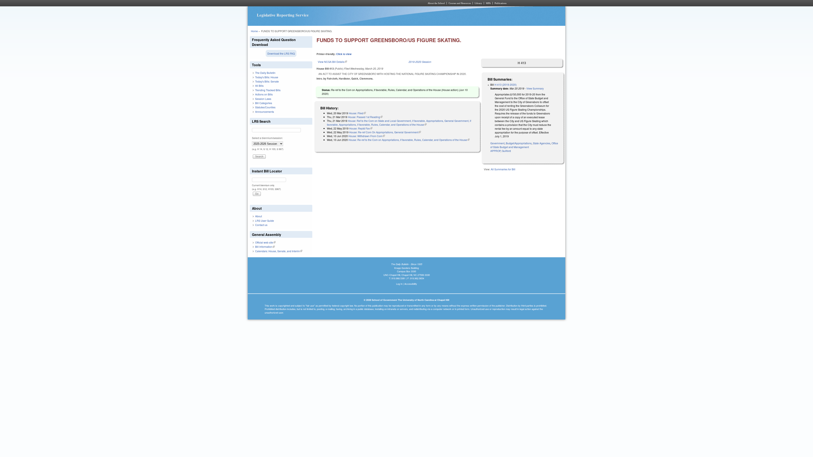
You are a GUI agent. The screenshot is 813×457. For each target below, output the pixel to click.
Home (254, 31)
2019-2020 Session (420, 61)
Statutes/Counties (265, 107)
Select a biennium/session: (267, 138)
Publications (500, 3)
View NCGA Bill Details (332, 61)
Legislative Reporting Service (283, 15)
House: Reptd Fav (360, 128)
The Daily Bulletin (265, 72)
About (258, 216)
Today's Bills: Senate (267, 81)
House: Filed (357, 113)
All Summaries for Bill (503, 169)
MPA (488, 3)
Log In (399, 283)
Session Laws (263, 98)
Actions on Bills (264, 94)
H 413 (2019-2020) (506, 84)
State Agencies (541, 143)
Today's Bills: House (266, 77)
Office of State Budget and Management (524, 145)
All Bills (259, 85)
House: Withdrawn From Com (366, 136)
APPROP (495, 151)
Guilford (506, 151)
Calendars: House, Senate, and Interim (278, 251)
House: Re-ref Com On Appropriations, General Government (385, 132)
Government (497, 143)
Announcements (264, 111)
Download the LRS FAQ (281, 53)
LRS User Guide (264, 220)
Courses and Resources (460, 3)
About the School (436, 3)
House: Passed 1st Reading (365, 117)
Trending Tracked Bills (268, 90)
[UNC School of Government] (350, 3)
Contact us (261, 225)
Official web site (265, 242)
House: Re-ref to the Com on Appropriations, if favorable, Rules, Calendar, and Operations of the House (409, 140)
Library (478, 3)
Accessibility (410, 283)
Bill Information (265, 246)
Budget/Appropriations (519, 143)
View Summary (535, 88)
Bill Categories (263, 103)
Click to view (343, 54)
